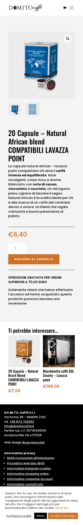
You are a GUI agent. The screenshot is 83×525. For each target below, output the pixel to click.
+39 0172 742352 (21, 422)
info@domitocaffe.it (19, 426)
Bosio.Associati (33, 442)
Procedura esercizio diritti (26, 463)
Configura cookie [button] (18, 516)
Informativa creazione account (30, 479)
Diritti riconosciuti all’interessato (30, 458)
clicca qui (61, 508)
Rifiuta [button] (41, 516)
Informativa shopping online (28, 474)
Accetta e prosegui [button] (63, 516)
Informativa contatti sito (25, 484)
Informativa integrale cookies (29, 468)
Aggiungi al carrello (33, 259)
